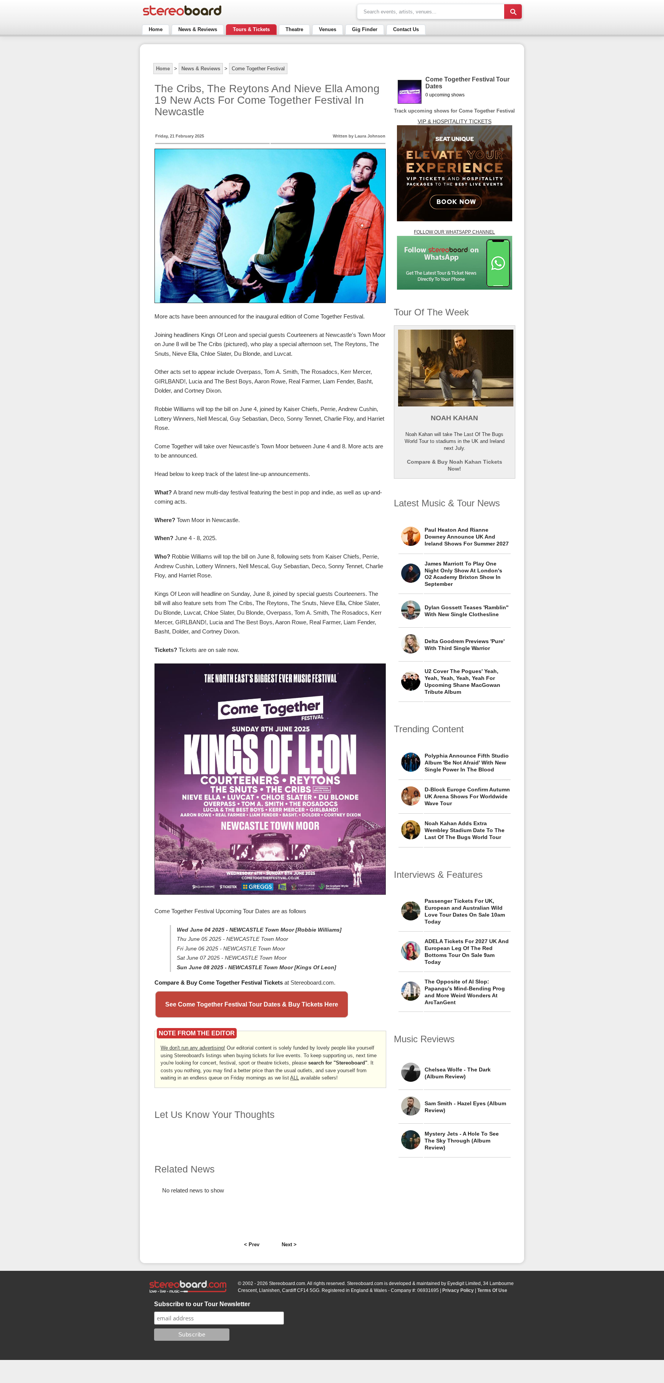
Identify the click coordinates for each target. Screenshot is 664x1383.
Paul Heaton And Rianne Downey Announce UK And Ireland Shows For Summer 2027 (467, 537)
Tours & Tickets (251, 29)
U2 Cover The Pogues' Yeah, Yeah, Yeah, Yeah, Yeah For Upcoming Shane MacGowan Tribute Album (462, 681)
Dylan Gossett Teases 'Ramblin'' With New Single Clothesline (466, 610)
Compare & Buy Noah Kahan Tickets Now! (454, 465)
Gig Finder (364, 29)
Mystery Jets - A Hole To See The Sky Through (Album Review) (462, 1141)
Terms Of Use (492, 1290)
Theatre (294, 29)
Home (156, 29)
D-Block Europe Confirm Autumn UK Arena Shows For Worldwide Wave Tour (467, 796)
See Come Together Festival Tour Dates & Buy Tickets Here (251, 1004)
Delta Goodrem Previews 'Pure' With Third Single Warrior (465, 644)
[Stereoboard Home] (182, 15)
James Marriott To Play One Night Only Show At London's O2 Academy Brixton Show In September (463, 573)
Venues (327, 29)
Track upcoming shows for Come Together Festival (454, 111)
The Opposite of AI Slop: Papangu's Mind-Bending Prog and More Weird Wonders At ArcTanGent (465, 991)
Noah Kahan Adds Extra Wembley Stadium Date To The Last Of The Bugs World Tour (465, 830)
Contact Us (406, 29)
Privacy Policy (458, 1290)
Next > (289, 1244)
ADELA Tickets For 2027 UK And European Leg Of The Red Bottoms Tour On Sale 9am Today (467, 951)
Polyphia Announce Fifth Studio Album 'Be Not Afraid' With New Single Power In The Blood (467, 763)
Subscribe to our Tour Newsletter (202, 1304)
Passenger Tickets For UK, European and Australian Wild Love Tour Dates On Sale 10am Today (465, 911)
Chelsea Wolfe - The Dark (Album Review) (458, 1073)
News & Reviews (197, 29)
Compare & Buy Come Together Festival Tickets (218, 982)
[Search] (513, 11)
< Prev (251, 1244)
